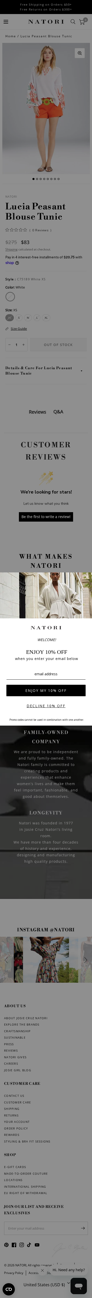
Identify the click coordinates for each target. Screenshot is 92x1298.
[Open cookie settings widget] (9, 1289)
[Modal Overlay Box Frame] (46, 649)
